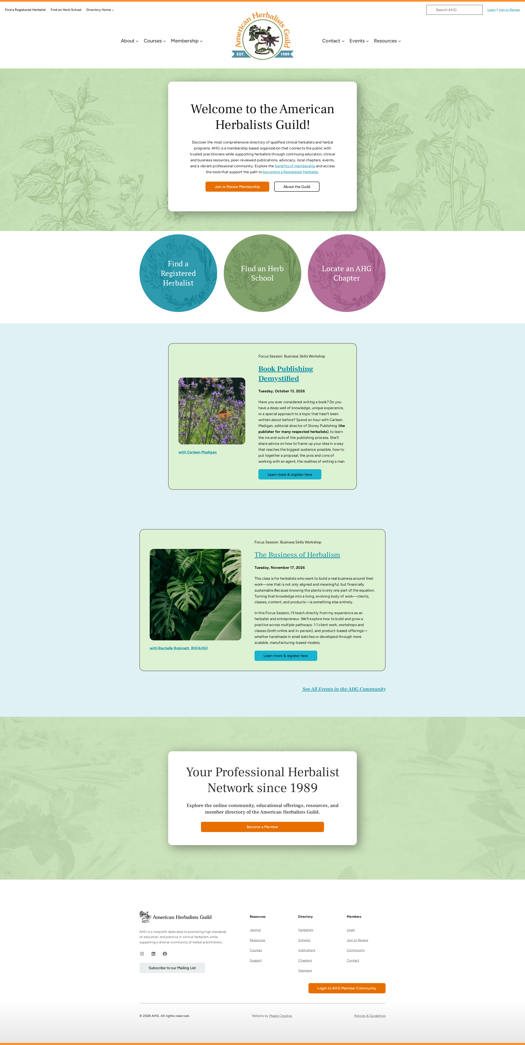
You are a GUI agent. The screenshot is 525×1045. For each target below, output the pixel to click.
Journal (255, 930)
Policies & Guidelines (370, 1016)
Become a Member (262, 827)
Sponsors (305, 970)
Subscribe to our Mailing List (172, 968)
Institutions (306, 950)
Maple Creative (280, 1016)
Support (256, 960)
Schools (304, 940)
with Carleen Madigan (197, 452)
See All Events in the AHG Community (344, 689)
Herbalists (305, 930)
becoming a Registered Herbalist (290, 172)
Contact (353, 960)
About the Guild (296, 186)
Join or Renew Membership (237, 186)
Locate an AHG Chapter (346, 273)
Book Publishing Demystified (285, 373)
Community (356, 950)
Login (491, 10)
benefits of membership (295, 166)
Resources (257, 940)
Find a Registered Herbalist (178, 273)
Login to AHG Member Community (346, 988)
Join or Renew (509, 10)
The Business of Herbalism (297, 555)
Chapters (305, 960)
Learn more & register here (290, 474)
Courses (256, 950)
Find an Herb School (262, 273)
